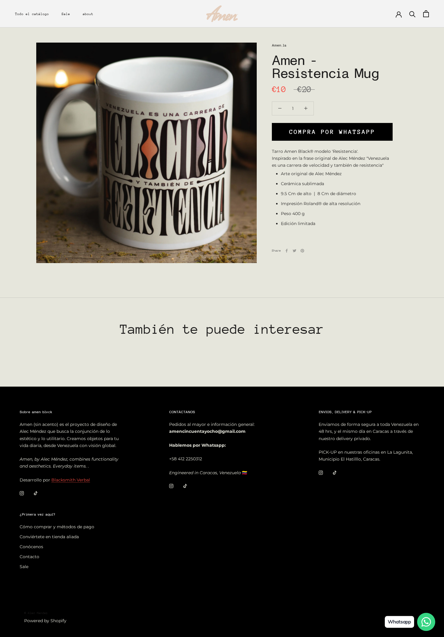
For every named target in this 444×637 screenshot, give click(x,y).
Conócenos (31, 546)
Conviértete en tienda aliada (49, 536)
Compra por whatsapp (332, 131)
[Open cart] (426, 13)
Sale (66, 14)
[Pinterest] (302, 251)
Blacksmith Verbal (70, 480)
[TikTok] (36, 493)
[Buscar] (412, 14)
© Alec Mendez (36, 613)
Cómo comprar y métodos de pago (57, 526)
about (88, 14)
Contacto (29, 556)
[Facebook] (286, 251)
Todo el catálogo (32, 14)
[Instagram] (22, 493)
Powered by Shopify (45, 620)
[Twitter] (294, 251)
